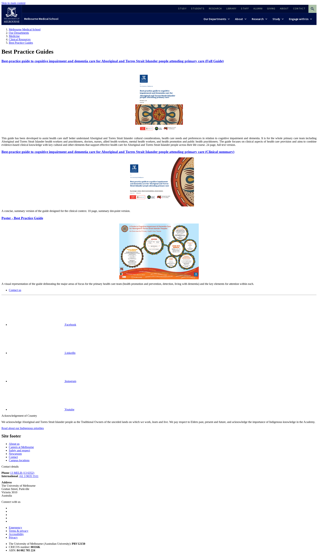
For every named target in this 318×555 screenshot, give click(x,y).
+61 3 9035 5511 (28, 476)
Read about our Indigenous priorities (22, 428)
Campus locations (19, 460)
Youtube (69, 409)
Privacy (13, 537)
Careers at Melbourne (21, 447)
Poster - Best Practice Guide (22, 218)
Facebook (70, 324)
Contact (13, 457)
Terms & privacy (18, 530)
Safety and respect (19, 450)
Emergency (15, 527)
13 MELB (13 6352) (22, 472)
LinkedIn (69, 352)
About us (14, 443)
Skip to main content (13, 3)
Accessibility (16, 534)
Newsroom (15, 453)
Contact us (15, 290)
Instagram (70, 381)
